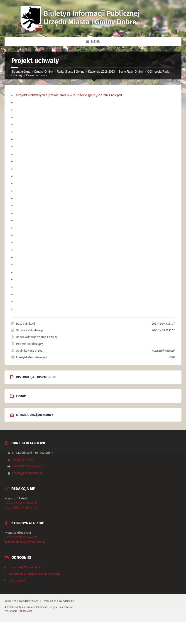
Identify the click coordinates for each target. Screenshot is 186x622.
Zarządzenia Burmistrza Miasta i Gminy (34, 573)
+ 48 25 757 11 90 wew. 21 (21, 503)
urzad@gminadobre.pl (27, 473)
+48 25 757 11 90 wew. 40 (28, 466)
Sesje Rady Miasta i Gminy (26, 567)
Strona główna (21, 71)
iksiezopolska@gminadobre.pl (25, 541)
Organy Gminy (43, 71)
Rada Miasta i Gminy (70, 71)
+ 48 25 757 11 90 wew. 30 (21, 537)
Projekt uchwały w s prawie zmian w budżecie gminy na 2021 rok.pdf (69, 95)
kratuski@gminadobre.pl (21, 507)
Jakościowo (25, 610)
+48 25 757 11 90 (22, 459)
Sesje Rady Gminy (130, 71)
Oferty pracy (17, 580)
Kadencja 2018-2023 (101, 71)
